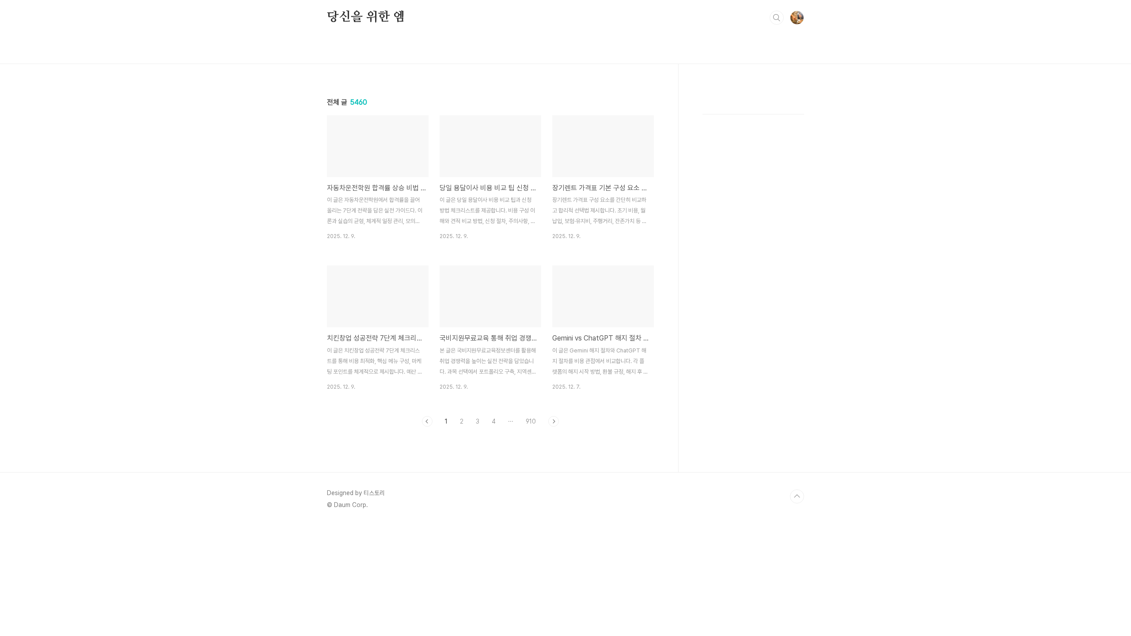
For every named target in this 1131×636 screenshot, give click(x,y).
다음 (553, 421)
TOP (797, 496)
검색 (776, 17)
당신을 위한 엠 (366, 17)
